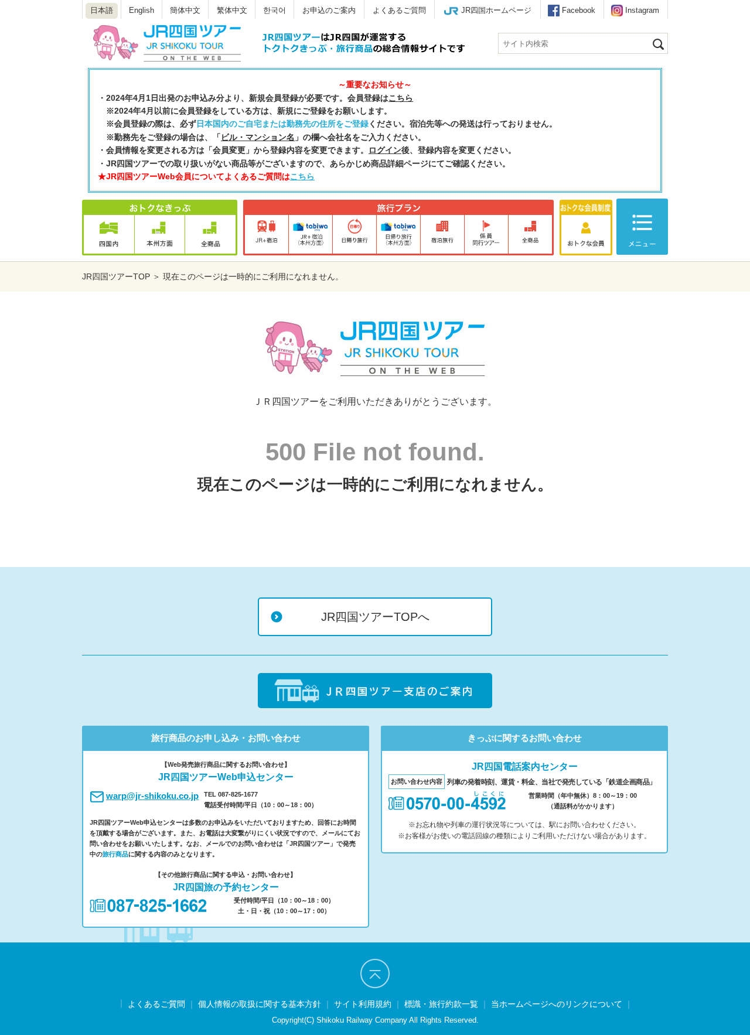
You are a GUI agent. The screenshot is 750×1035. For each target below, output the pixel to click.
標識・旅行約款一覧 (441, 1004)
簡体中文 (185, 10)
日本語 (101, 10)
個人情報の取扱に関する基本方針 (259, 1004)
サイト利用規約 (362, 1004)
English (141, 10)
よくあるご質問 (399, 10)
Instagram (642, 10)
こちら (400, 98)
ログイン (385, 150)
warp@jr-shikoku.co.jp (152, 796)
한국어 (274, 10)
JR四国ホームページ (496, 10)
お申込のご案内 (329, 10)
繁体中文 (232, 10)
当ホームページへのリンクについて (556, 1004)
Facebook (578, 10)
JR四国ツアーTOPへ (375, 616)
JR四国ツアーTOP (116, 276)
